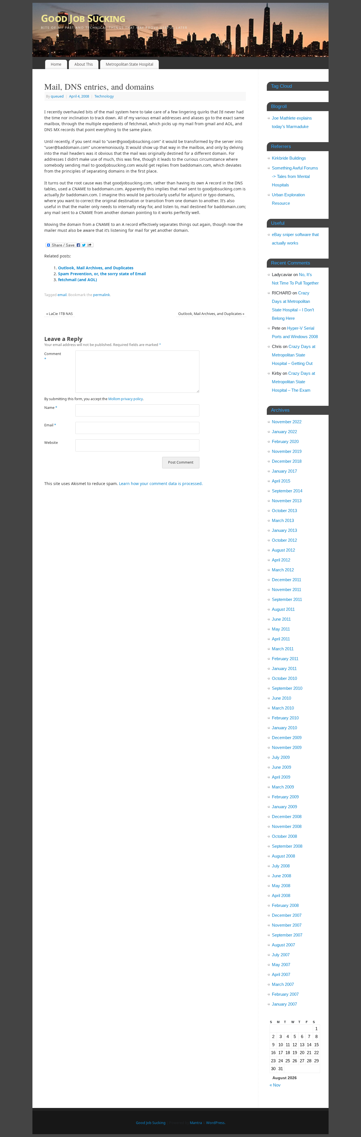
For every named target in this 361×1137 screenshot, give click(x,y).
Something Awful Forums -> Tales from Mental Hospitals (295, 176)
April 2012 (281, 560)
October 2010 (284, 678)
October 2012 (284, 540)
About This (83, 64)
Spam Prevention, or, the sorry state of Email (102, 273)
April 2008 (281, 895)
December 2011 (286, 579)
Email (50, 425)
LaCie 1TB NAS (59, 313)
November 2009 (286, 747)
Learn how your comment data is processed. (161, 483)
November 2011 (286, 589)
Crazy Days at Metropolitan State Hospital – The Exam (293, 382)
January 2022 (284, 431)
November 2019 (286, 451)
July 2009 (281, 757)
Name (50, 407)
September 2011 (287, 599)
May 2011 (281, 629)
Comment (52, 356)
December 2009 (286, 737)
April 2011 (281, 638)
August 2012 (283, 550)
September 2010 (287, 688)
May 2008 (281, 885)
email (62, 294)
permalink (101, 294)
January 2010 (284, 727)
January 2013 (284, 530)
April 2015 (281, 481)
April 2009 (281, 777)
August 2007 (283, 944)
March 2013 (283, 520)
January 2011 (284, 668)
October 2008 (284, 836)
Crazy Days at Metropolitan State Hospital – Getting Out (293, 355)
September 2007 (287, 935)
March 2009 (283, 787)
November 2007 (286, 925)
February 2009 (285, 796)
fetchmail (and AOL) (77, 279)
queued (57, 96)
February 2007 (285, 994)
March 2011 (283, 648)
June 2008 (281, 875)
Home (56, 64)
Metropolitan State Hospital (129, 64)
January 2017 (284, 471)
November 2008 (286, 826)
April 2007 (281, 974)
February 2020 (285, 441)
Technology (104, 96)
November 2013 (286, 500)
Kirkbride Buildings (289, 158)
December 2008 (286, 816)
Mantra (196, 1122)
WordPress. (215, 1122)
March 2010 (283, 708)
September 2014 (287, 490)
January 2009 (284, 806)
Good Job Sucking (83, 18)
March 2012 (283, 569)
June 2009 (281, 767)
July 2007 (281, 954)
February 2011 (285, 658)
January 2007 (284, 1004)
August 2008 (283, 856)
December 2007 (286, 915)
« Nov (275, 1085)
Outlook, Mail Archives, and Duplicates (95, 267)
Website (51, 442)
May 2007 (281, 964)
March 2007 (283, 984)
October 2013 (284, 510)
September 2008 (287, 846)
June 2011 (281, 619)
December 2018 (286, 461)
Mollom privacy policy (125, 398)
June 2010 (281, 698)
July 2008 (281, 865)
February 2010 (285, 717)
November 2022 (286, 421)
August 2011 (283, 609)
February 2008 (285, 905)
